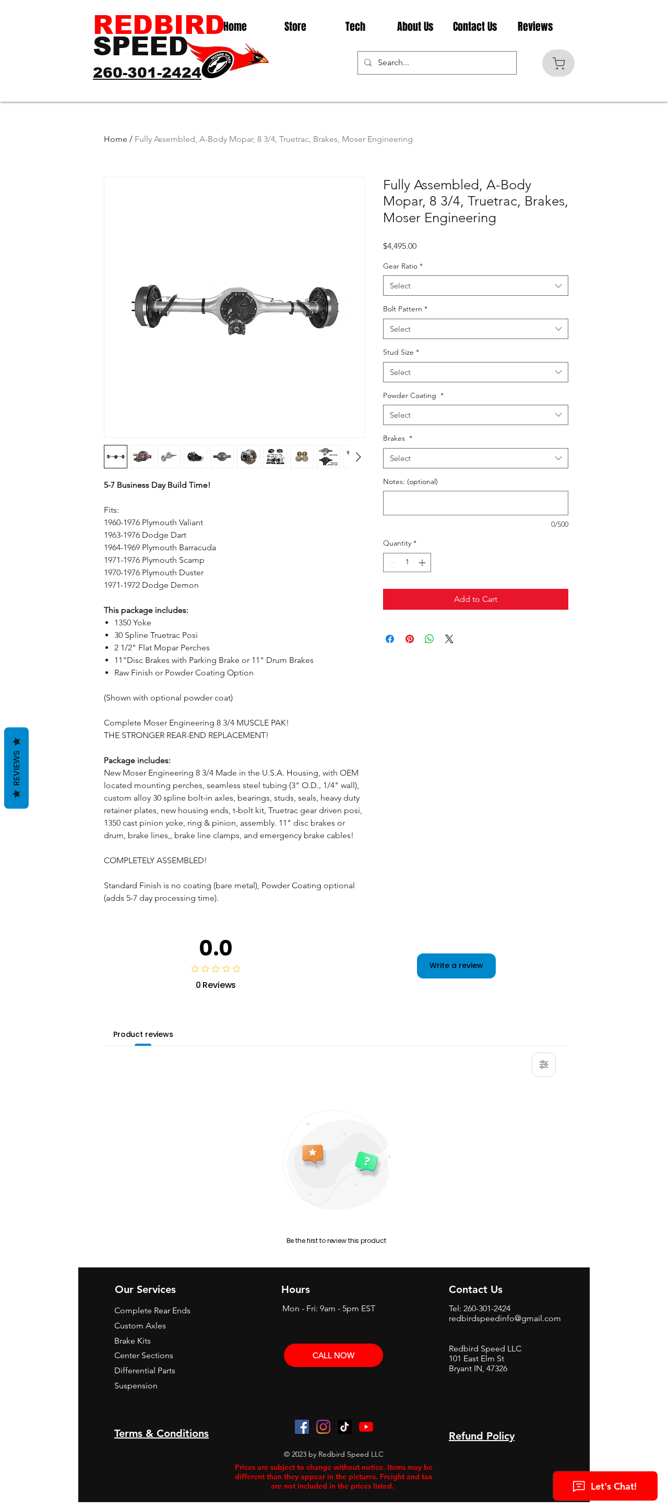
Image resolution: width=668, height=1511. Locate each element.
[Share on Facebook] (390, 639)
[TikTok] (345, 1427)
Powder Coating (413, 395)
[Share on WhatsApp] (429, 639)
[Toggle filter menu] (544, 1065)
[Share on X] (449, 639)
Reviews (16, 767)
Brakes (397, 438)
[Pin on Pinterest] (409, 639)
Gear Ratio (403, 266)
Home (115, 139)
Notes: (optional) (410, 481)
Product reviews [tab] (143, 1034)
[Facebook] (302, 1427)
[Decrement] (391, 562)
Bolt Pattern (405, 308)
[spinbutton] (407, 562)
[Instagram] (323, 1427)
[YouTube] (366, 1427)
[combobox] (475, 285)
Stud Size (401, 352)
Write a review (456, 965)
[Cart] (558, 63)
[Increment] (423, 562)
